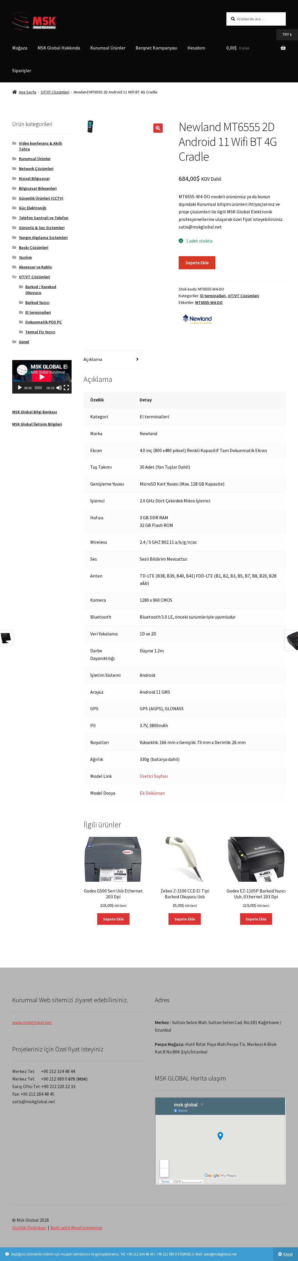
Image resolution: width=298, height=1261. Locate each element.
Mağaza (19, 48)
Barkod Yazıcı (37, 302)
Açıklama (93, 359)
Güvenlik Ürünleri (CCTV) (41, 198)
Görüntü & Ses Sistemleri (42, 227)
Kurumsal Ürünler (107, 48)
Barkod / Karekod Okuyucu (40, 289)
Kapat (288, 1254)
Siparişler (21, 70)
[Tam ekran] (66, 388)
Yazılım (25, 257)
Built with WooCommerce (76, 1227)
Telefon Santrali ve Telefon (43, 217)
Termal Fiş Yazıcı (40, 331)
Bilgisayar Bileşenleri (38, 188)
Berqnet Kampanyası (156, 48)
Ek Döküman (152, 793)
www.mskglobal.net (32, 1022)
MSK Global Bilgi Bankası (34, 412)
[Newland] (197, 318)
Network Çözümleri (36, 168)
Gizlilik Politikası (29, 1227)
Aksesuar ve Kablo (35, 267)
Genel (24, 341)
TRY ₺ (284, 34)
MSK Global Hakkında (59, 48)
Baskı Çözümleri (33, 247)
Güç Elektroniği (32, 207)
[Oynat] (20, 388)
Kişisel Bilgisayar (34, 178)
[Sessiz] (59, 388)
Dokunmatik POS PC (43, 322)
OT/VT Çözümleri (55, 92)
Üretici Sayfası (154, 776)
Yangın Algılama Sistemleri (43, 237)
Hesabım (196, 48)
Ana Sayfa (27, 92)
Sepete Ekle (197, 262)
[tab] (113, 359)
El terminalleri (213, 295)
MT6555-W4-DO (209, 302)
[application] (42, 377)
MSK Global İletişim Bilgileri (37, 424)
